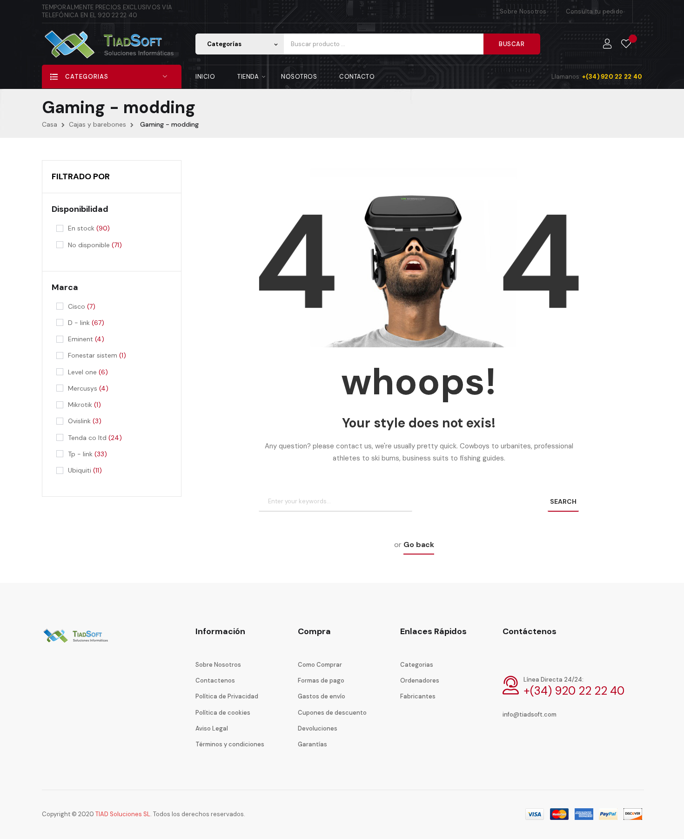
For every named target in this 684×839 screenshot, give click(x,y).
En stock (89, 228)
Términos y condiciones (229, 744)
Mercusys (88, 388)
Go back (418, 544)
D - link (86, 322)
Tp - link (87, 454)
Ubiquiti (85, 470)
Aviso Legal (211, 728)
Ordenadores (419, 680)
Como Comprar (320, 665)
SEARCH (563, 501)
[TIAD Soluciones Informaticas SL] (77, 642)
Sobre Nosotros (523, 11)
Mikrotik (84, 404)
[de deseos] (626, 44)
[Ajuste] (607, 44)
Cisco (81, 306)
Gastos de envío (321, 696)
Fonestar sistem (97, 355)
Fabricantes (418, 696)
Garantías (312, 744)
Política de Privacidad (226, 696)
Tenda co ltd (95, 437)
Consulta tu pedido (595, 11)
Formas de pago (321, 680)
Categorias (416, 665)
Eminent (86, 339)
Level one (88, 372)
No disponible (95, 245)
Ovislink (84, 421)
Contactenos (215, 680)
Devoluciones (317, 728)
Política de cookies (222, 713)
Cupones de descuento (332, 713)
